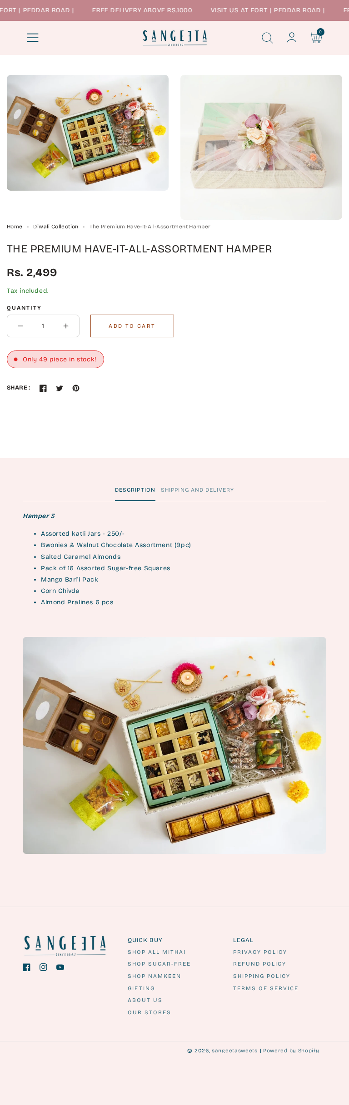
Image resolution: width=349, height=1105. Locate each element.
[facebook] (26, 969)
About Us (145, 1000)
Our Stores (149, 1012)
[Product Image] (88, 133)
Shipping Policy (261, 976)
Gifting (141, 988)
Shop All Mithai (157, 952)
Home (14, 226)
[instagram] (43, 969)
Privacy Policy (260, 952)
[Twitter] (59, 388)
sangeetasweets (235, 1050)
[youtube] (60, 969)
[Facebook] (43, 388)
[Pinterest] (76, 388)
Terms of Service (266, 988)
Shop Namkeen (154, 976)
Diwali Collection (55, 226)
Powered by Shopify (291, 1050)
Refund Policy (259, 964)
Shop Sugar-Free (159, 964)
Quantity (24, 308)
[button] (33, 38)
